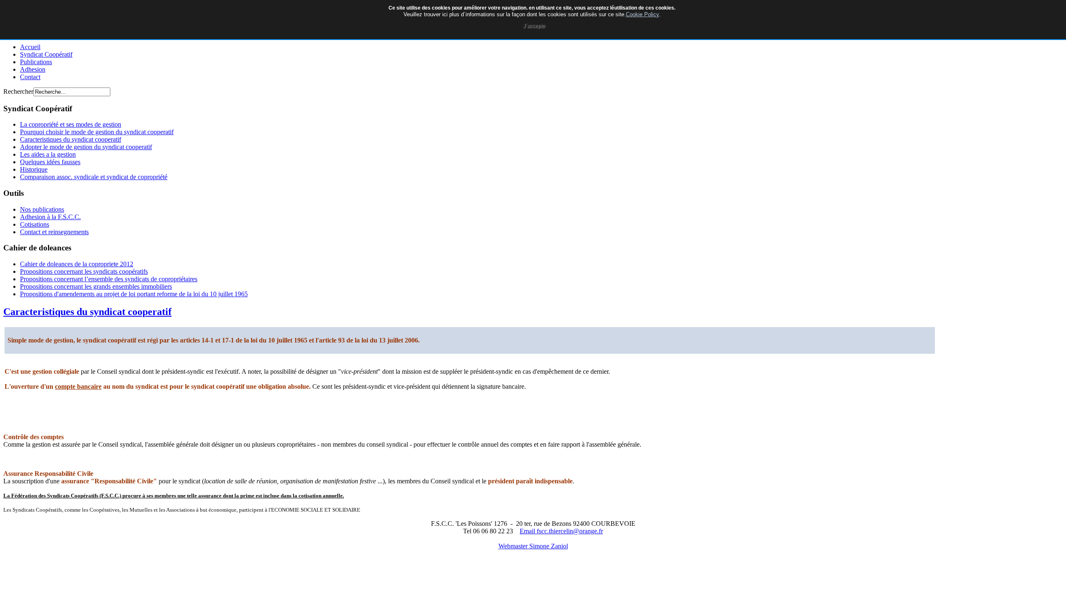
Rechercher (18, 91)
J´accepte (534, 26)
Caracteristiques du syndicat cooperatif (87, 311)
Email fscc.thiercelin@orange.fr (561, 531)
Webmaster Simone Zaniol (533, 546)
